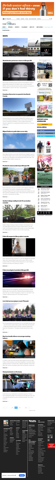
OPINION (12, 437)
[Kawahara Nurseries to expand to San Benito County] (19, 107)
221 (12, 407)
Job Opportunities (51, 422)
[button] (49, 27)
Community (12, 439)
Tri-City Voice (40, 460)
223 (19, 407)
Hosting (30, 445)
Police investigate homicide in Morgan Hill (16, 270)
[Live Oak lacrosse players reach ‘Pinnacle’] (19, 312)
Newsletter (6, 430)
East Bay (40, 471)
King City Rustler (41, 448)
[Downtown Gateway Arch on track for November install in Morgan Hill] (15, 49)
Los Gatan (40, 449)
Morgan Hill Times (41, 451)
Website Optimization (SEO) (31, 448)
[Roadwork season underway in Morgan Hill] (19, 177)
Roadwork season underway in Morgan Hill (16, 166)
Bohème (39, 467)
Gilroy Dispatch (41, 441)
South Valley (40, 473)
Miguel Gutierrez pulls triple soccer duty (15, 131)
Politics (11, 434)
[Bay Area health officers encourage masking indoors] (19, 349)
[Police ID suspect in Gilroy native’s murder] (19, 247)
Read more (5, 90)
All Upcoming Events (18, 443)
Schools (11, 433)
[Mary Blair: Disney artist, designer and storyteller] (34, 51)
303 (26, 407)
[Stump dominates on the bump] (19, 383)
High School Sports (17, 433)
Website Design (32, 444)
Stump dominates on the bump (12, 372)
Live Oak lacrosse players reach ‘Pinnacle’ (16, 301)
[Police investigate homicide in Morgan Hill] (19, 279)
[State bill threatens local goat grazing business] (46, 42)
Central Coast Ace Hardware (24, 435)
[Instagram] (51, 19)
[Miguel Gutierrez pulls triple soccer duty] (19, 142)
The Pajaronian (41, 457)
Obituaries (24, 422)
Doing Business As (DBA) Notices (32, 433)
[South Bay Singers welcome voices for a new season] (46, 51)
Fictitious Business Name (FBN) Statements (32, 430)
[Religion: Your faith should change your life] (34, 42)
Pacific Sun (40, 435)
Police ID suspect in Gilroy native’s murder (16, 236)
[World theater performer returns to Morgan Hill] (19, 71)
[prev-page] (4, 408)
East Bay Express (41, 426)
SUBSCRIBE (6, 425)
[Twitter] (48, 440)
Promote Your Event (18, 453)
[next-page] (29, 408)
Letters (11, 441)
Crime (11, 432)
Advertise (12, 422)
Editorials (12, 440)
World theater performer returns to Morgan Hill (17, 60)
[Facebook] (50, 19)
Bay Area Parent (41, 466)
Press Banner (41, 452)
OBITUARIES (25, 420)
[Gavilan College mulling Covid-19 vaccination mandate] (19, 214)
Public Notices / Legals (32, 427)
